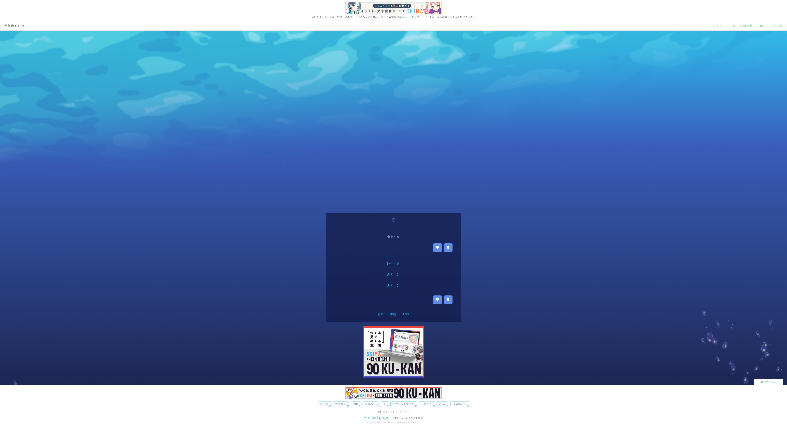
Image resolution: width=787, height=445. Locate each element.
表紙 (381, 314)
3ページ (393, 286)
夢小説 (324, 404)
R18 (355, 404)
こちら (408, 16)
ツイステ (340, 404)
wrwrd (442, 404)
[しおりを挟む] (448, 247)
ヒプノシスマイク (403, 404)
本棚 (393, 314)
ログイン (405, 411)
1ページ (393, 264)
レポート (763, 26)
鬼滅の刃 (370, 404)
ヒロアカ (426, 404)
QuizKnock (459, 404)
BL (384, 404)
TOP (406, 314)
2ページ (393, 274)
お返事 (778, 26)
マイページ (721, 26)
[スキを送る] (437, 247)
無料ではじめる (386, 411)
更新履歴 (746, 26)
